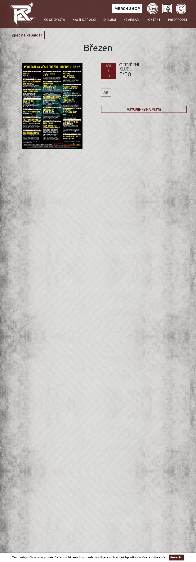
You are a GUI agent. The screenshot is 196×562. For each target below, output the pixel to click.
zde (163, 557)
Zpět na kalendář (26, 35)
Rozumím (176, 557)
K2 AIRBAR (131, 19)
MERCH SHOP (127, 8)
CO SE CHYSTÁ (54, 19)
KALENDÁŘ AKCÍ (84, 19)
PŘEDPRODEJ (177, 19)
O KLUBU (109, 19)
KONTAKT (153, 19)
